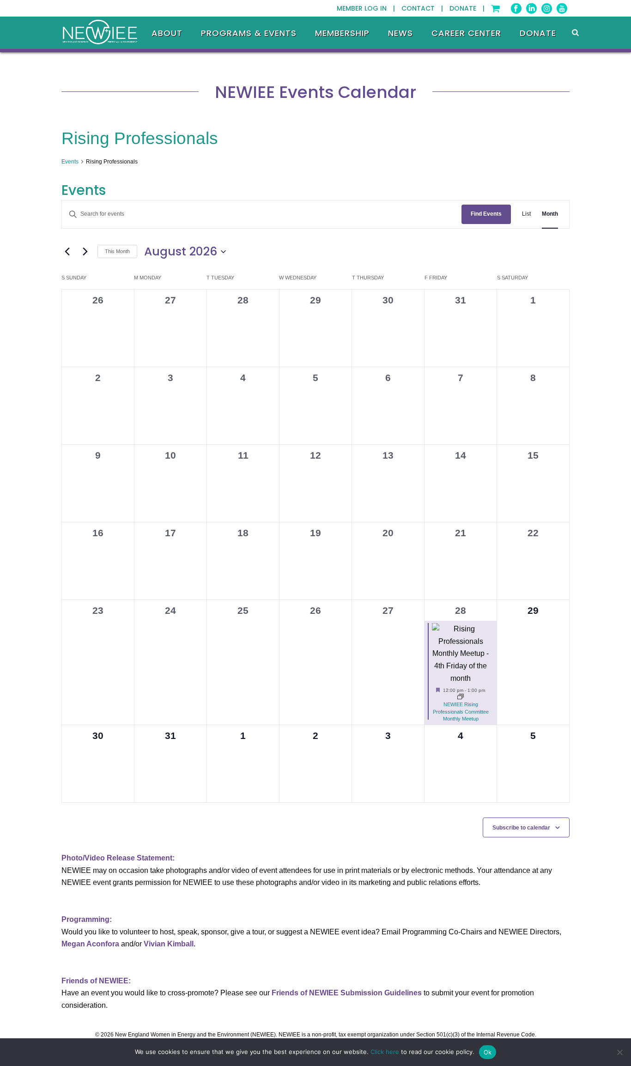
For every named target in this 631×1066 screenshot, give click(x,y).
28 (460, 610)
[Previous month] (67, 251)
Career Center (466, 33)
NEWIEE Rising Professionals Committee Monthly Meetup (461, 711)
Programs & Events (249, 33)
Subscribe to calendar (521, 827)
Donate (538, 33)
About (167, 33)
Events (70, 161)
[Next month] (85, 251)
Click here (384, 1051)
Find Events (486, 214)
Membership (342, 33)
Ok (488, 1052)
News (400, 33)
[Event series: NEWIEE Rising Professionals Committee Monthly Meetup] (460, 697)
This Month (117, 251)
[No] (619, 1052)
